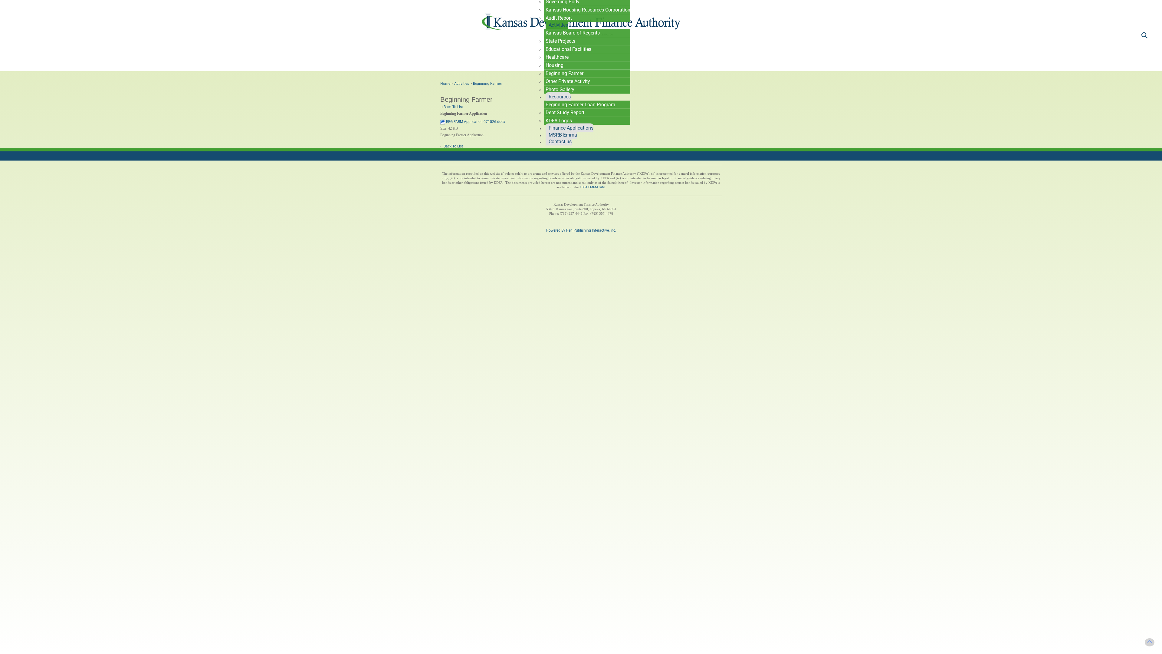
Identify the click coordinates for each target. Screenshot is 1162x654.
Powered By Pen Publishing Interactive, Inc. (581, 230)
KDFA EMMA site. (592, 187)
